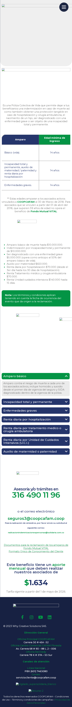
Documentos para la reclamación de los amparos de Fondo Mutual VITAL (36, 547)
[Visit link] (36, 528)
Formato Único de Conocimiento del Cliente (36, 551)
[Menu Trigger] (63, 7)
